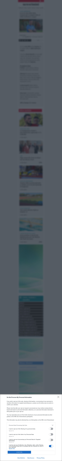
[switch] (51, 429)
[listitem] (31, 425)
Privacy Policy (40, 458)
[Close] (58, 397)
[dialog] (31, 427)
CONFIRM (19, 452)
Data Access (30, 458)
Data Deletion (21, 458)
